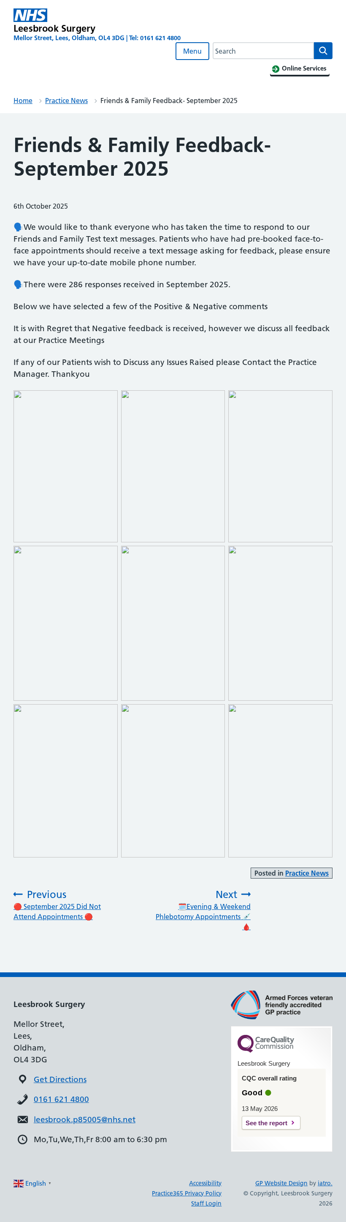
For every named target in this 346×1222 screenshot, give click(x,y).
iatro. (325, 1183)
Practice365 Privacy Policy (187, 1193)
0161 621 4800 (61, 1099)
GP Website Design (281, 1183)
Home (23, 100)
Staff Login (206, 1203)
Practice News (66, 100)
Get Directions (60, 1079)
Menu (192, 51)
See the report (266, 1123)
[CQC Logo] (266, 1050)
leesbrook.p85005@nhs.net (84, 1119)
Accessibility (205, 1183)
